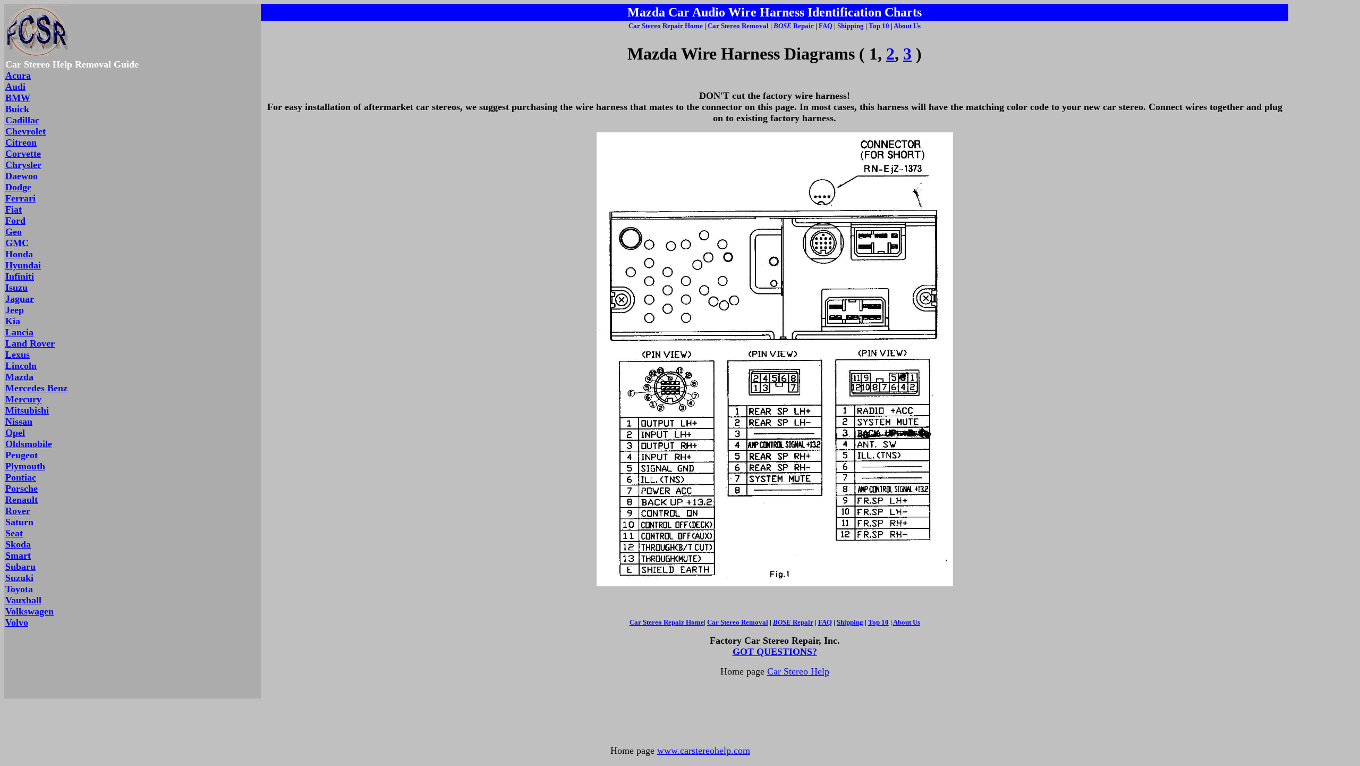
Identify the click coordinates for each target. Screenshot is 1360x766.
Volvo (16, 622)
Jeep (14, 310)
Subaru (20, 566)
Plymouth (25, 466)
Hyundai (23, 265)
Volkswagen (29, 611)
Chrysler (23, 164)
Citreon (21, 142)
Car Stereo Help (798, 671)
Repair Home (682, 26)
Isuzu (16, 287)
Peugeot (21, 455)
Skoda (18, 544)
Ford (15, 220)
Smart (18, 555)
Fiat (13, 209)
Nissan (18, 421)
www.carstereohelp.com (703, 750)
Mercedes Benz (36, 388)
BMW (17, 97)
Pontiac (20, 477)
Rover (17, 511)
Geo (13, 231)
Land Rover (30, 343)
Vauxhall (23, 600)
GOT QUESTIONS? (775, 651)
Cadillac (22, 120)
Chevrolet (25, 131)
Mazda (19, 377)
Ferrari (20, 198)
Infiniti (19, 276)
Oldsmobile (28, 444)
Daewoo (21, 176)
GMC (17, 243)
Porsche (21, 488)
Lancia (19, 332)
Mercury (23, 399)
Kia (12, 321)
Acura (18, 75)
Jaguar (19, 298)
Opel (15, 432)
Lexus (17, 354)
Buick (17, 109)
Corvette (23, 153)
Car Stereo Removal (738, 26)
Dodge (18, 187)
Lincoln (21, 365)
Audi (15, 86)
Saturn (19, 522)
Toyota (19, 589)
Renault (21, 499)
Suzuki (19, 578)
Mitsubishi (27, 410)
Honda (19, 254)
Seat (14, 533)
